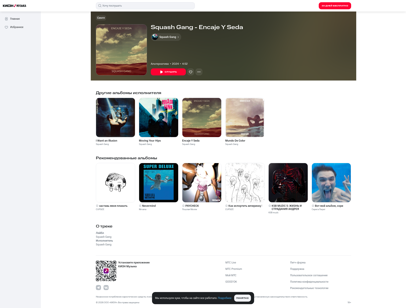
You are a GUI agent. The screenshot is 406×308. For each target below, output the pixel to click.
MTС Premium (233, 269)
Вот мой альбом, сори (329, 206)
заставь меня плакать (113, 206)
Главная (15, 19)
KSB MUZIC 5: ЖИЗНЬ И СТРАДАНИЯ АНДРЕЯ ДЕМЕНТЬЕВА (287, 207)
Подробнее (224, 298)
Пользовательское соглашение (309, 275)
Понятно (242, 298)
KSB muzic (273, 212)
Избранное (16, 27)
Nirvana (142, 209)
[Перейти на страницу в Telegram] (98, 287)
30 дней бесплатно (335, 5)
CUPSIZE (100, 209)
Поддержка (297, 269)
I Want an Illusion (106, 140)
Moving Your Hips (150, 140)
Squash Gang (102, 144)
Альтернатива (160, 64)
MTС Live (230, 263)
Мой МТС (230, 275)
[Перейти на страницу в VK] (106, 287)
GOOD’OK (231, 282)
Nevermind (149, 206)
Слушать (171, 72)
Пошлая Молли (189, 209)
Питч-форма (297, 263)
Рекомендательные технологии (309, 288)
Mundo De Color (235, 140)
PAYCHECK (192, 206)
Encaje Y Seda (191, 140)
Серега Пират (318, 209)
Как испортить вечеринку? (245, 206)
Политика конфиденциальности (309, 282)
